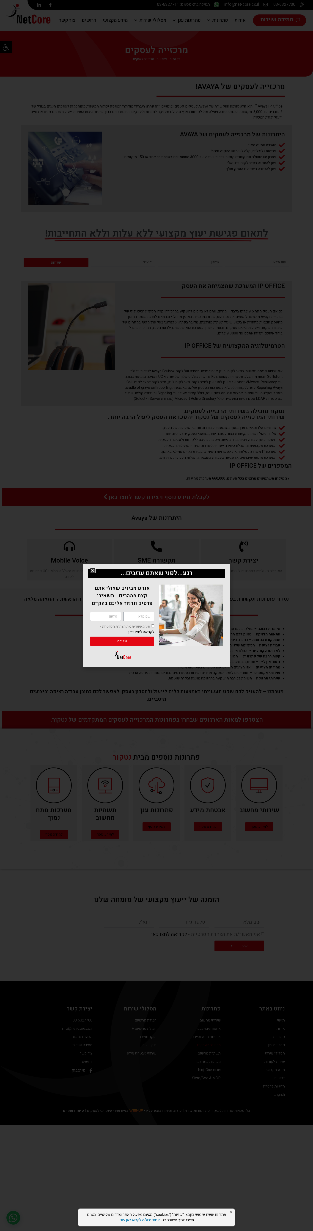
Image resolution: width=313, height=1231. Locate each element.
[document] (156, 615)
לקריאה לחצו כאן (141, 632)
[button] (93, 571)
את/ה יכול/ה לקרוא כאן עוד (140, 1220)
